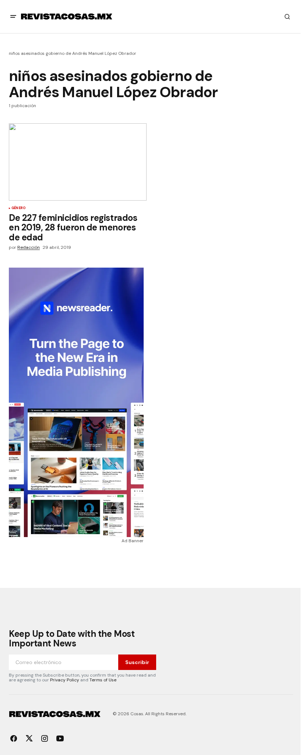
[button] (13, 16)
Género (18, 208)
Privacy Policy (64, 680)
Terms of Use (102, 680)
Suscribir (137, 662)
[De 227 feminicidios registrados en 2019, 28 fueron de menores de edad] (78, 162)
